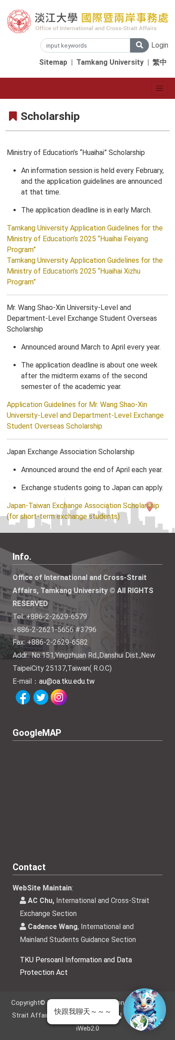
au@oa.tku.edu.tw (67, 681)
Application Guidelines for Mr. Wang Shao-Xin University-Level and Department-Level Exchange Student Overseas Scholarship (85, 415)
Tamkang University (110, 62)
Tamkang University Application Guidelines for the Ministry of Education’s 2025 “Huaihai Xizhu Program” (85, 271)
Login (159, 45)
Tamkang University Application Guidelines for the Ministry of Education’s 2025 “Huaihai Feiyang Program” (85, 239)
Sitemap (53, 62)
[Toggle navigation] (159, 88)
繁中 (160, 62)
